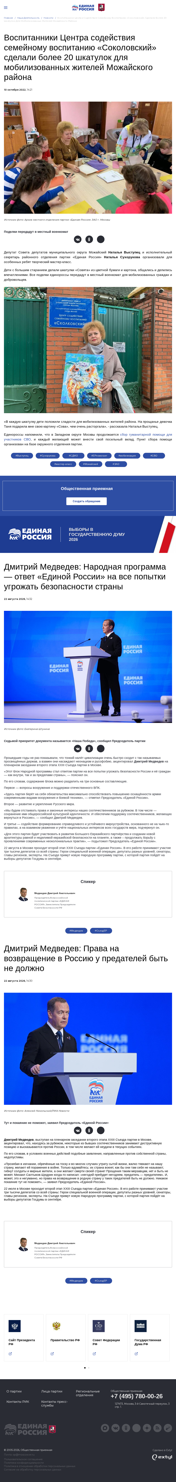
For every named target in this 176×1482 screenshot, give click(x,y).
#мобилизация (127, 455)
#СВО (154, 455)
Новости (48, 18)
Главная (8, 18)
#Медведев (76, 930)
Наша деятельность (28, 18)
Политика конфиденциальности (24, 1462)
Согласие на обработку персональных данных (32, 1469)
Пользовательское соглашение (23, 1459)
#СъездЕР (101, 930)
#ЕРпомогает (99, 455)
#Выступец (22, 455)
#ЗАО (116, 464)
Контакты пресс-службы (54, 1403)
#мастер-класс (63, 464)
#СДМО (73, 455)
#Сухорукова (47, 455)
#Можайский (90, 464)
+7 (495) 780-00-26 (137, 1396)
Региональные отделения (88, 1393)
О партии (14, 1391)
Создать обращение (86, 501)
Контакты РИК (18, 1402)
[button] (85, 1368)
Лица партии (51, 1391)
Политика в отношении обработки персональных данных (39, 1466)
